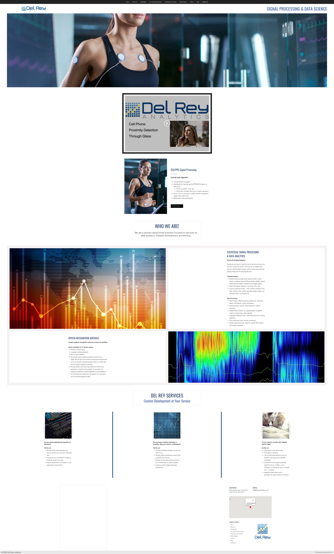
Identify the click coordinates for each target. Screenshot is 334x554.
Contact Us (233, 543)
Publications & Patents (236, 534)
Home (232, 524)
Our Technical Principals (237, 531)
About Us (233, 527)
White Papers (234, 536)
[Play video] (167, 123)
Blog (231, 540)
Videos (232, 538)
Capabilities (233, 529)
